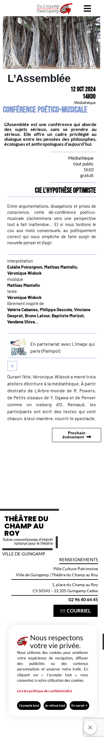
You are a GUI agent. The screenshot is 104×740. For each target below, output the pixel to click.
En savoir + (79, 705)
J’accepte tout (29, 705)
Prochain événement (74, 435)
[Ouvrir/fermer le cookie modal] (90, 727)
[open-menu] (87, 9)
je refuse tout (55, 705)
